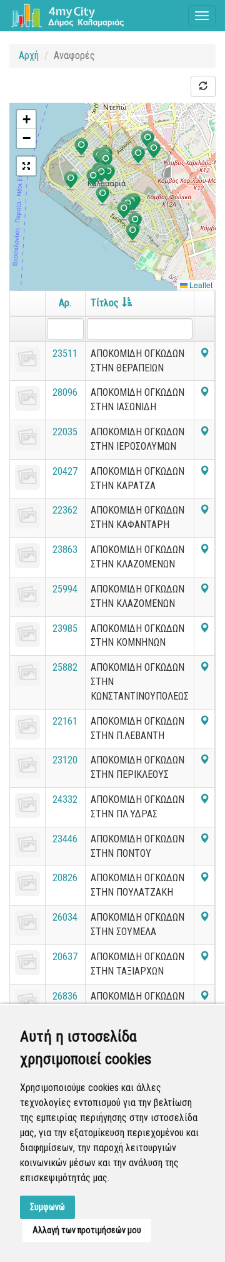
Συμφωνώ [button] (47, 1207)
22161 (65, 721)
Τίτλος (105, 303)
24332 (65, 799)
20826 (65, 878)
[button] (154, 151)
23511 (65, 353)
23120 (65, 760)
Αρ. (65, 303)
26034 (65, 917)
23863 (65, 550)
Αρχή (29, 55)
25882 (65, 667)
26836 (65, 996)
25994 (65, 589)
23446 (65, 839)
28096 (65, 392)
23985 (65, 628)
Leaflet (200, 284)
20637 (65, 957)
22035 (65, 432)
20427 (65, 471)
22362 (65, 510)
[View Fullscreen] (26, 166)
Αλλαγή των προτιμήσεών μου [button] (86, 1230)
